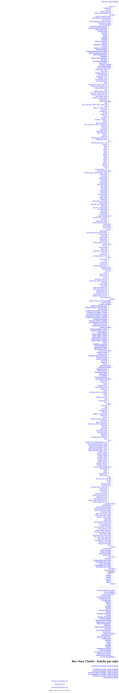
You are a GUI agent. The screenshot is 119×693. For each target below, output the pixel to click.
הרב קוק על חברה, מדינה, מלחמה (97, 500)
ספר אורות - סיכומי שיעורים (99, 487)
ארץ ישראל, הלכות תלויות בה (102, 522)
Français (108, 575)
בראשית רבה (103, 174)
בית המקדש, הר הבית (105, 523)
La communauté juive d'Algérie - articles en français (103, 674)
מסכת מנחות (103, 212)
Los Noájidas (103, 375)
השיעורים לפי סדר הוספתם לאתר (101, 18)
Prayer (105, 342)
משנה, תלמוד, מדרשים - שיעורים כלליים (95, 172)
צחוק (105, 399)
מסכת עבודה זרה (102, 209)
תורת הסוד (104, 219)
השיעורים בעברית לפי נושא (103, 16)
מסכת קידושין (103, 202)
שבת (105, 103)
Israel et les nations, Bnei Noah (98, 53)
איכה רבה (104, 176)
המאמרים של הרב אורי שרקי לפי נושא (100, 300)
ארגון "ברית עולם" (109, 570)
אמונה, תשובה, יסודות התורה (102, 510)
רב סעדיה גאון (107, 226)
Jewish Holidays (102, 332)
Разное (105, 364)
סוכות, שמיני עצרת (101, 131)
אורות (105, 272)
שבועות (105, 116)
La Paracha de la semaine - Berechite (96, 310)
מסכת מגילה (103, 192)
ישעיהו (105, 159)
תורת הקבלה (103, 475)
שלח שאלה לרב (106, 505)
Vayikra (105, 36)
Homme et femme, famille (103, 620)
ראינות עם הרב (102, 400)
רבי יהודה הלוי (107, 227)
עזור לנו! (108, 9)
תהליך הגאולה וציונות (101, 79)
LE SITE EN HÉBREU (107, 657)
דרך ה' (105, 261)
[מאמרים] (109, 299)
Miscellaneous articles (100, 349)
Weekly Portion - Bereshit (99, 334)
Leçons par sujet (106, 595)
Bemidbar (108, 645)
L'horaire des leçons (101, 29)
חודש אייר (104, 109)
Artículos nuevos (102, 370)
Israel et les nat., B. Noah (103, 622)
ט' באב (105, 121)
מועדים (109, 404)
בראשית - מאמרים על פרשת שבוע (97, 443)
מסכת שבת (104, 181)
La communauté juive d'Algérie (98, 322)
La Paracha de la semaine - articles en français (104, 666)
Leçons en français (105, 24)
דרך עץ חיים (103, 264)
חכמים (105, 472)
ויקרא (105, 147)
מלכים (105, 157)
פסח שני (104, 113)
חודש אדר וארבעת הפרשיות (99, 137)
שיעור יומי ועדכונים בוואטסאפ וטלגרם (100, 21)
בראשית (104, 144)
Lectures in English (105, 64)
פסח (106, 106)
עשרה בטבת (103, 433)
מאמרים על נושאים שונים (103, 379)
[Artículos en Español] (98, 367)
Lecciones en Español (104, 66)
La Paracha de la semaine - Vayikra (96, 314)
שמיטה (105, 390)
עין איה (105, 277)
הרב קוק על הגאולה (101, 292)
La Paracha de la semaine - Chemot (96, 312)
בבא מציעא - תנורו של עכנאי (99, 204)
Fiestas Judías (103, 374)
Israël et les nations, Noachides (98, 320)
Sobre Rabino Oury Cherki (103, 565)
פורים (105, 438)
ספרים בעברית (106, 548)
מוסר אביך (104, 282)
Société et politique (101, 49)
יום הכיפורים (103, 129)
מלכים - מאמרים (102, 457)
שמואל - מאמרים (102, 455)
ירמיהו (105, 161)
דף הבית (112, 6)
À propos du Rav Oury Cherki (102, 560)
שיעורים (112, 14)
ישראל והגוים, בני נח (101, 81)
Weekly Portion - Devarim (99, 340)
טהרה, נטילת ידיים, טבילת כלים (102, 535)
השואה (105, 394)
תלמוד (105, 470)
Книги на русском (105, 553)
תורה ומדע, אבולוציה (101, 73)
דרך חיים (104, 252)
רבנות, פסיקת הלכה (101, 221)
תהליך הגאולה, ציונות (101, 387)
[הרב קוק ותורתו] (101, 485)
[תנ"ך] (107, 141)
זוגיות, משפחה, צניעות (101, 88)
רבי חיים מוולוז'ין (106, 269)
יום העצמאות (103, 111)
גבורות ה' (104, 246)
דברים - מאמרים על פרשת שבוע (98, 450)
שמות (105, 146)
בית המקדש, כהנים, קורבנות (99, 86)
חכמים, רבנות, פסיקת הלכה (103, 515)
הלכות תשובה (103, 237)
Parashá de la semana (101, 372)
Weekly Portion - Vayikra (99, 337)
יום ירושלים (104, 114)
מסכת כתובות (103, 197)
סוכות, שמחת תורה (101, 430)
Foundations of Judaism (100, 344)
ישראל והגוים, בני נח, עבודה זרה (98, 392)
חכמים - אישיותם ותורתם (100, 222)
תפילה (109, 477)
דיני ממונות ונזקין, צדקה (104, 538)
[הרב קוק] (105, 271)
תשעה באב (104, 420)
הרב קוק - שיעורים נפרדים (99, 295)
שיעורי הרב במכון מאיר (104, 23)
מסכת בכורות (103, 214)
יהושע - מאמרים (102, 452)
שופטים (105, 154)
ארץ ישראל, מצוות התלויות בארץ (97, 84)
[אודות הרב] (107, 557)
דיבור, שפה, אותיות (101, 76)
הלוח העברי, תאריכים (104, 542)
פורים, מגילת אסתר (101, 139)
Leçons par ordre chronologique (97, 28)
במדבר (105, 149)
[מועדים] (106, 404)
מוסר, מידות (103, 71)
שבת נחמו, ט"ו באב (101, 123)
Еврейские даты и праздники (98, 355)
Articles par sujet (106, 635)
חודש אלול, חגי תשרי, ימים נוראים (97, 424)
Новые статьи (102, 354)
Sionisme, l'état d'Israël (100, 48)
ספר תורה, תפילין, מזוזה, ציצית (98, 93)
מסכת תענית (103, 191)
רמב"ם (109, 229)
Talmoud (104, 43)
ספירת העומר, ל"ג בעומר (100, 108)
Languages (111, 572)
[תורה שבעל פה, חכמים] (97, 216)
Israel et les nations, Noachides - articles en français (103, 672)
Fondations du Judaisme (100, 319)
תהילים (105, 166)
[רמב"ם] (106, 229)
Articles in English (105, 327)
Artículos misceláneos (100, 377)
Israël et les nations (105, 650)
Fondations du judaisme (100, 44)
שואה (105, 83)
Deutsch (108, 582)
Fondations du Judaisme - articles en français (105, 671)
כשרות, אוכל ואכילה (105, 533)
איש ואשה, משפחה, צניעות (103, 530)
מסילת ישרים (103, 259)
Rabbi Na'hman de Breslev (99, 58)
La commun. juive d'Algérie (102, 652)
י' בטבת (105, 134)
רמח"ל (109, 257)
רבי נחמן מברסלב (106, 267)
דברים (105, 151)
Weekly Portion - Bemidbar (99, 339)
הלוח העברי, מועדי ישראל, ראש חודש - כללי (94, 104)
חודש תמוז (104, 118)
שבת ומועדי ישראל (105, 101)
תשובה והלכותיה (102, 74)
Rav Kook (104, 59)
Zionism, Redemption (100, 345)
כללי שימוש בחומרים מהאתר (103, 13)
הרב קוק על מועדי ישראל (100, 289)
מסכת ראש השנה (102, 184)
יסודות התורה (103, 380)
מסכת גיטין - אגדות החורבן (99, 201)
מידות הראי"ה (103, 490)
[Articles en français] (99, 304)
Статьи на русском (105, 350)
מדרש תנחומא (103, 177)
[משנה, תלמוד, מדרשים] (97, 171)
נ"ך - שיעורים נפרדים (101, 169)
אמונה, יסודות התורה (101, 69)
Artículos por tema (101, 369)
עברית (109, 573)
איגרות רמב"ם (103, 234)
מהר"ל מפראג (107, 244)
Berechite (104, 33)
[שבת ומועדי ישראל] (99, 101)
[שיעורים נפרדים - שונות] (96, 68)
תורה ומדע (104, 382)
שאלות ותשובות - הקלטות (99, 98)
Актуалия (104, 360)
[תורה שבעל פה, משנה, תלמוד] (93, 467)
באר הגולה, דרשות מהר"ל (100, 251)
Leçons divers (103, 63)
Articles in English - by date (99, 330)
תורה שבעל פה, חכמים (104, 216)
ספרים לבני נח (107, 555)
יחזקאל (105, 162)
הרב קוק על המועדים (101, 493)
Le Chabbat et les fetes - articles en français (105, 669)
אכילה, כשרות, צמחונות (100, 91)
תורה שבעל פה (103, 473)
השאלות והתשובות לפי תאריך (102, 508)
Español (108, 580)
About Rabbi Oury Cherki (103, 562)
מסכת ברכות (103, 179)
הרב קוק (108, 271)
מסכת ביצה (104, 189)
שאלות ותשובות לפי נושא (104, 507)
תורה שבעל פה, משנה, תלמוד (102, 467)
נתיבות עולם (103, 254)
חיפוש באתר (107, 8)
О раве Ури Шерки (105, 563)
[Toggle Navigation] (117, 3)
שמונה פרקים (103, 231)
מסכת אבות (103, 211)
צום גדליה (104, 128)
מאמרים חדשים (106, 302)
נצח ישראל (104, 249)
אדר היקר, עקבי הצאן (101, 279)
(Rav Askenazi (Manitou (100, 61)
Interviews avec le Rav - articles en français (105, 676)
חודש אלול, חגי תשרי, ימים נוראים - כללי (95, 124)
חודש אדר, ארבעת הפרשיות (99, 437)
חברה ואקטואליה (102, 385)
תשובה (105, 384)
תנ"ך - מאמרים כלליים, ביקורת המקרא (96, 442)
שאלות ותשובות (110, 503)
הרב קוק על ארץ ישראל (100, 294)
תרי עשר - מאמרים (101, 463)
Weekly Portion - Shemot (99, 335)
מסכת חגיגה (103, 196)
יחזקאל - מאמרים (102, 462)
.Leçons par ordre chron (104, 597)
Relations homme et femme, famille (96, 51)
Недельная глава (102, 357)
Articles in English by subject (98, 329)
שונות (105, 402)
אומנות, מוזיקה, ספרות (104, 543)
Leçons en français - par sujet (98, 26)
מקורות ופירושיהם (106, 512)
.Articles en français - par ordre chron (96, 307)
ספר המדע (104, 236)
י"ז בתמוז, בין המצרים (101, 119)
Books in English (106, 552)
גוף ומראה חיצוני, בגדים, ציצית (102, 532)
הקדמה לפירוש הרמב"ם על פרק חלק (96, 232)
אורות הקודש (103, 274)
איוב (106, 167)
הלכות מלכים (103, 239)
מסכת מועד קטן (102, 194)
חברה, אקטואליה (102, 78)
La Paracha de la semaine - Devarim (96, 317)
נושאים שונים (103, 99)
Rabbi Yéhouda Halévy (100, 54)
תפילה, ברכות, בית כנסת (104, 517)
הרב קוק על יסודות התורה (99, 495)
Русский (108, 578)
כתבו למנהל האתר (59, 684)
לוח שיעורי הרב (106, 19)
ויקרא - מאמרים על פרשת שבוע (98, 447)
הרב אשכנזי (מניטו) (105, 297)
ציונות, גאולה (107, 520)
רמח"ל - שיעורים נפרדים (100, 266)
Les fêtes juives (102, 31)
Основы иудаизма (101, 359)
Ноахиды (104, 362)
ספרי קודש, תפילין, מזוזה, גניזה (102, 537)
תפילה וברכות (107, 224)
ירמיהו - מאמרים (102, 460)
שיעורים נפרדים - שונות (104, 68)
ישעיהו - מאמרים (102, 458)
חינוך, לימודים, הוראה (105, 528)
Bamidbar (104, 38)
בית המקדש (103, 389)
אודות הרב (111, 557)
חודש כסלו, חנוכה (102, 133)
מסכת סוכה (104, 187)
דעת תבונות (103, 262)
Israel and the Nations (100, 347)
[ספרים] (110, 547)
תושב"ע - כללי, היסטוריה (100, 217)
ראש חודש (104, 405)
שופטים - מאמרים (102, 453)
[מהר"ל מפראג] (102, 244)
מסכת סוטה (103, 199)
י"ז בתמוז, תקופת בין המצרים (99, 419)
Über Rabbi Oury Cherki (103, 567)
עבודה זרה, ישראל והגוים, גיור (102, 527)
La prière (104, 46)
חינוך (105, 89)
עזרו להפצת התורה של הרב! (59, 681)
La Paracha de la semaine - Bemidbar (96, 315)
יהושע (105, 152)
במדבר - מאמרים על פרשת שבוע (97, 448)
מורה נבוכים (103, 241)
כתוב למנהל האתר (105, 11)
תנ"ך (109, 141)
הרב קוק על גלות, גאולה (100, 498)
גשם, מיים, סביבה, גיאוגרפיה (99, 94)
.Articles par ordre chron (104, 637)
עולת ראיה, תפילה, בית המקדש (98, 281)
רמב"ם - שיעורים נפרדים (100, 242)
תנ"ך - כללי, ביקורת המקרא (99, 142)
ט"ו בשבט (104, 136)
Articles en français (105, 304)
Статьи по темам (102, 352)
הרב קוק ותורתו (106, 485)
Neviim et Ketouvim (101, 41)
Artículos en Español (105, 367)
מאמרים (112, 299)
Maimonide (103, 56)
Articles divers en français (99, 325)
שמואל (105, 156)
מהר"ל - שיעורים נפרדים (100, 256)
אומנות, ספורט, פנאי (101, 96)
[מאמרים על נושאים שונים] (95, 379)
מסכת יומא (104, 186)
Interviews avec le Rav (100, 324)
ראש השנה (104, 126)
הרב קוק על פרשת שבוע (100, 287)
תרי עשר (104, 164)
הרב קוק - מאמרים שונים (100, 502)
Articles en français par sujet (99, 305)
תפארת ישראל (103, 247)
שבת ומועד (108, 518)
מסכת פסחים (103, 182)
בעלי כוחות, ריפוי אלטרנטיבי (103, 540)
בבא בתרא (104, 206)
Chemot (104, 34)
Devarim (104, 39)
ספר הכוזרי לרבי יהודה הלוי (103, 478)
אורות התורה (103, 276)
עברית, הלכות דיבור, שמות (103, 513)
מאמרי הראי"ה (103, 284)
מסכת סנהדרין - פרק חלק (100, 207)
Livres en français (105, 550)
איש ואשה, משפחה (101, 397)
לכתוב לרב (112, 568)
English (108, 577)
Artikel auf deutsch (105, 365)
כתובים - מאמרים (102, 465)
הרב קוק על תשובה (101, 290)
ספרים (113, 547)
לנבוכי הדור (104, 285)
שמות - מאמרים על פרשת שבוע (98, 445)
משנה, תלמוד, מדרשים (104, 171)
